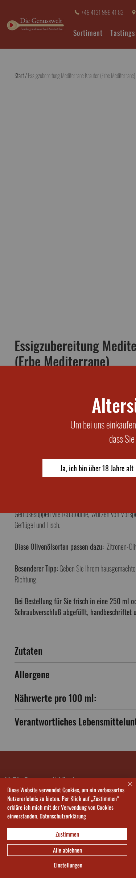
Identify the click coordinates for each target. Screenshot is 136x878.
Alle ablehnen (67, 850)
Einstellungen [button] (68, 865)
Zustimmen (67, 834)
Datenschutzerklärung (63, 816)
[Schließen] (126, 788)
